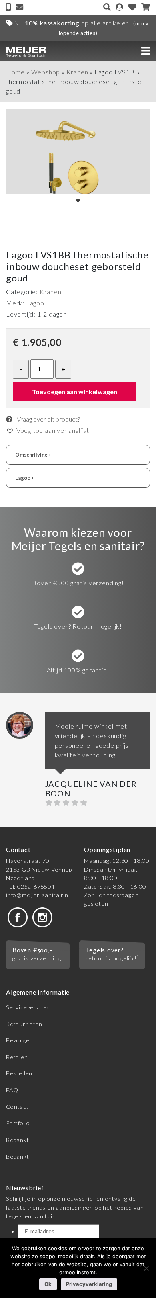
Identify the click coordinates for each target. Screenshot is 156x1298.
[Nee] (146, 1268)
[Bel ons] (9, 7)
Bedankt (17, 1139)
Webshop (45, 72)
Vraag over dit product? (48, 419)
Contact (17, 1106)
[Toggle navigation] (145, 51)
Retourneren (24, 1023)
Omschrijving (33, 455)
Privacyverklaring (89, 1284)
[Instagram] (42, 916)
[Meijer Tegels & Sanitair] (26, 51)
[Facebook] (18, 916)
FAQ (12, 1090)
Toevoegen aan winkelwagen (74, 391)
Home (15, 72)
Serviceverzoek (28, 1007)
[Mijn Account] (119, 7)
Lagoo (35, 303)
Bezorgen (19, 1040)
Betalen (17, 1057)
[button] (47, 430)
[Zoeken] (107, 7)
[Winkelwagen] (145, 7)
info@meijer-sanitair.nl (38, 894)
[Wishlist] (132, 7)
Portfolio (18, 1123)
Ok (48, 1284)
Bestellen (19, 1073)
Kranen (77, 72)
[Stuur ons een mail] (19, 7)
